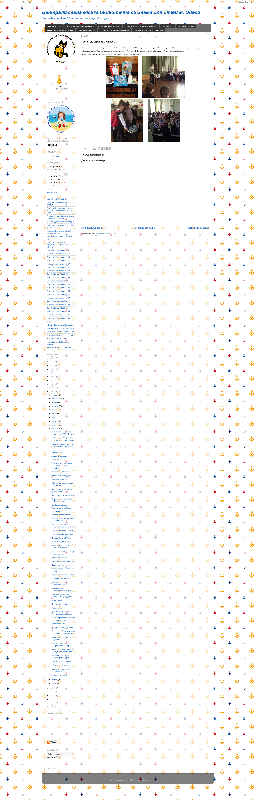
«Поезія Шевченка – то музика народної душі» (61, 595)
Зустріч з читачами (59, 558)
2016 (52, 392)
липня (54, 413)
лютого (55, 680)
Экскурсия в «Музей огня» (62, 627)
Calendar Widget (52, 192)
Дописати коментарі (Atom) (106, 234)
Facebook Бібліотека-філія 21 (58, 267)
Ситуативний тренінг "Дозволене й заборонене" (63, 525)
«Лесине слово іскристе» (61, 665)
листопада (56, 399)
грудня (55, 395)
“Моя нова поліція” (59, 624)
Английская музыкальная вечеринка (61, 490)
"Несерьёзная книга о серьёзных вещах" (60, 546)
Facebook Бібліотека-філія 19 (58, 264)
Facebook (55, 156)
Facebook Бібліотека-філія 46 (58, 315)
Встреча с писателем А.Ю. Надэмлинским (62, 500)
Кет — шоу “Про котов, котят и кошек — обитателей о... (63, 632)
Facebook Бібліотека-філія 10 (58, 257)
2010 (52, 707)
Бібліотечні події (54, 26)
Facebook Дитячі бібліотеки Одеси (60, 222)
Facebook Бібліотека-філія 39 (58, 298)
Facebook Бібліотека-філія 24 (58, 284)
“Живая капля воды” (59, 479)
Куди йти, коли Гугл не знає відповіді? (141, 26)
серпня (55, 410)
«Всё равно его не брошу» (62, 661)
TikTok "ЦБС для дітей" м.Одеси (60, 325)
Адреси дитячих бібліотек (109, 26)
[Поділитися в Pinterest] (109, 148)
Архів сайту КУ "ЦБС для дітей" (60, 348)
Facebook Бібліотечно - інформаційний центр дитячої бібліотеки (59, 244)
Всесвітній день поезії (60, 472)
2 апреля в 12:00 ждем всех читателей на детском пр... (63, 439)
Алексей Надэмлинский (56, 338)
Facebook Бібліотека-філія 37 (58, 294)
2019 (52, 380)
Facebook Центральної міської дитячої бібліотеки (59, 232)
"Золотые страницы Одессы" (62, 530)
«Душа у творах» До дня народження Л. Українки (62, 644)
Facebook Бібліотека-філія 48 (58, 318)
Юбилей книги (57, 452)
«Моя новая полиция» (60, 578)
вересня (55, 406)
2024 (52, 362)
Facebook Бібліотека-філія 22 (58, 271)
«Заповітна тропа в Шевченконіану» (59, 583)
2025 (52, 358)
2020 (52, 377)
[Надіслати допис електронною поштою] (94, 148)
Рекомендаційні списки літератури (148, 30)
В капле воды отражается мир (63, 495)
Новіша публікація (92, 227)
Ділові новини (168, 26)
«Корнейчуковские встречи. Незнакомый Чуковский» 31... (62, 446)
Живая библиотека (59, 456)
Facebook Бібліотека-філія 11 (58, 260)
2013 (52, 695)
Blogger (145, 780)
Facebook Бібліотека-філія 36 (58, 291)
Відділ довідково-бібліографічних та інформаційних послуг (60, 217)
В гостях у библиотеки (60, 515)
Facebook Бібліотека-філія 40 (58, 305)
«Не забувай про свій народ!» (63, 575)
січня (54, 683)
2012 (52, 699)
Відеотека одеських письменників (114, 30)
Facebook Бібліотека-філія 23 (58, 277)
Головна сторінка (145, 227)
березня (55, 429)
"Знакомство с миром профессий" (60, 670)
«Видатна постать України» (62, 561)
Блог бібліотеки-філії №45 (57, 308)
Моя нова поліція (58, 460)
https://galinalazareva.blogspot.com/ (60, 335)
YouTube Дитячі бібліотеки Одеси (60, 328)
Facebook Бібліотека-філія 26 (58, 288)
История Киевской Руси (61, 538)
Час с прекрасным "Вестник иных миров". (62, 519)
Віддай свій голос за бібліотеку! (60, 30)
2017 (52, 388)
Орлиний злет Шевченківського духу (61, 589)
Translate (64, 757)
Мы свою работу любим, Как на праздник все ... (63, 619)
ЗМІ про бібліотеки (186, 26)
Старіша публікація (198, 227)
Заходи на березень (59, 675)
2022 (52, 369)
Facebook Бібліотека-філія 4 (58, 250)
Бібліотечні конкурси (87, 30)
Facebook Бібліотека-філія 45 (58, 311)
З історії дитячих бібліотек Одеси (79, 26)
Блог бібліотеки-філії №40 (57, 301)
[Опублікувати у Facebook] (107, 148)
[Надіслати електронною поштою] (99, 148)
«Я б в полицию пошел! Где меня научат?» (62, 552)
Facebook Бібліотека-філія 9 (58, 254)
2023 (52, 365)
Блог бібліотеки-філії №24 (57, 281)
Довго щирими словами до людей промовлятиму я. (62, 650)
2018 (52, 384)
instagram (50, 322)
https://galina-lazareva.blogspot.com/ (60, 332)
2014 (52, 692)
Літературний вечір (59, 604)
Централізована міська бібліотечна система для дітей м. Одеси (121, 12)
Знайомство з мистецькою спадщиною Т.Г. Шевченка (63, 433)
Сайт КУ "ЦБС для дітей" (57, 199)
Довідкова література (59, 565)
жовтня (55, 402)
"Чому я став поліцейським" (62, 534)
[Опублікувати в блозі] (102, 148)
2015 (52, 688)
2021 (52, 373)
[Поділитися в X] (104, 148)
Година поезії (56, 600)
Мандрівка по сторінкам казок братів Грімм (61, 656)
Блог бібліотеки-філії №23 (57, 274)
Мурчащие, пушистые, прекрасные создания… (61, 612)
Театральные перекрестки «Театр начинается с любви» (61, 465)
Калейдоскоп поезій (59, 505)
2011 (52, 703)
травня (55, 421)
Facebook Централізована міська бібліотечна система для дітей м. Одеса (60, 210)
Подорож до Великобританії (62, 475)
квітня (54, 425)
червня (55, 417)
